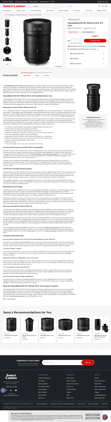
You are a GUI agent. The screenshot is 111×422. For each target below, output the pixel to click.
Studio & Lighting (36, 10)
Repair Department (100, 398)
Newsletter (41, 398)
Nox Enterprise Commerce (11, 395)
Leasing (97, 392)
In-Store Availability (87, 32)
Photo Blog (41, 381)
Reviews (47, 75)
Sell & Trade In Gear (100, 386)
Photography (7, 10)
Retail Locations (71, 381)
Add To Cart (96, 40)
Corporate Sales (71, 389)
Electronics (49, 10)
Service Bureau (42, 389)
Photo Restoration (100, 381)
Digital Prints (98, 384)
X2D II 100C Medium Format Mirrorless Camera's (44, 154)
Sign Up (87, 362)
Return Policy (70, 398)
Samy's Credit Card (100, 389)
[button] (7, 18)
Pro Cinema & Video (44, 386)
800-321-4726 (103, 2)
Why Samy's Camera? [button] (21, 2)
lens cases (31, 231)
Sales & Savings (63, 10)
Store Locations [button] (8, 2)
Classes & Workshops (44, 378)
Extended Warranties (100, 395)
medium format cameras (52, 227)
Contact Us (69, 386)
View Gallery (59, 66)
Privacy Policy (81, 403)
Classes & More (101, 10)
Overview (26, 75)
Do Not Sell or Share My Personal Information (62, 403)
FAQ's (68, 395)
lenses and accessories (17, 296)
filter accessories (51, 231)
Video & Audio (20, 10)
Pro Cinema (89, 10)
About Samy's (70, 378)
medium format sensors (67, 116)
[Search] (70, 6)
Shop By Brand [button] (33, 2)
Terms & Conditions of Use (28, 419)
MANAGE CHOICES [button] (92, 418)
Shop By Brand (42, 395)
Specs (37, 75)
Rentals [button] (53, 2)
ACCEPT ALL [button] (92, 415)
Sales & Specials (43, 384)
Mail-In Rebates (42, 392)
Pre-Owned (76, 10)
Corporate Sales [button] (44, 2)
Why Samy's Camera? (72, 384)
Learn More (102, 46)
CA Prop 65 (104, 403)
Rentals (97, 378)
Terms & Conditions (93, 403)
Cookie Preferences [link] (41, 403)
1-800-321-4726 (11, 387)
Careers (68, 392)
